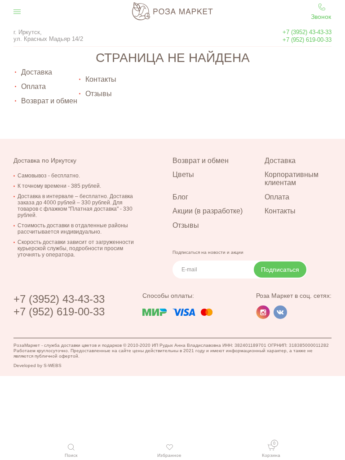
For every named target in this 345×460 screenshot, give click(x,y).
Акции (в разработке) (207, 211)
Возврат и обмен (49, 101)
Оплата (33, 86)
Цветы (183, 174)
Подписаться (280, 269)
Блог (180, 197)
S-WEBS (53, 365)
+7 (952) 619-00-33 (307, 39)
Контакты (100, 79)
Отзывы (98, 93)
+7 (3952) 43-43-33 (307, 32)
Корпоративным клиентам (291, 178)
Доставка (36, 72)
